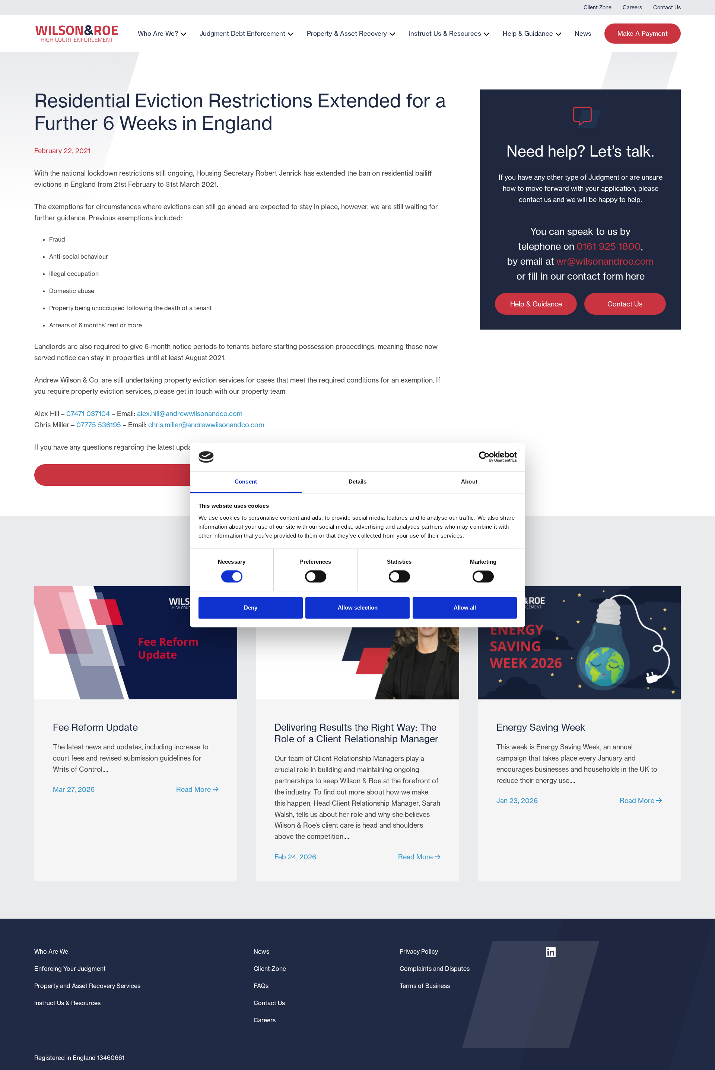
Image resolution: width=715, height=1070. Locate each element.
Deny (250, 607)
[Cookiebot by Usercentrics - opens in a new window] (484, 457)
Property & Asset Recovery (347, 33)
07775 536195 (98, 425)
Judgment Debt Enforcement (242, 33)
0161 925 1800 (608, 246)
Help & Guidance (528, 33)
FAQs (261, 985)
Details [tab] (358, 481)
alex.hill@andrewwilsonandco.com (189, 413)
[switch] (315, 577)
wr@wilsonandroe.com (605, 261)
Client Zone (597, 7)
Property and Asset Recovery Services (87, 985)
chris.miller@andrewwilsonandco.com (206, 425)
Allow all (465, 607)
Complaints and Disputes (435, 968)
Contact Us (667, 7)
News (583, 33)
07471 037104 (88, 413)
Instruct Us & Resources (445, 33)
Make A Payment (642, 33)
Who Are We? (158, 33)
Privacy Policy (419, 951)
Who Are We (51, 951)
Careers (632, 7)
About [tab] (469, 481)
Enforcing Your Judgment (70, 968)
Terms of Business (425, 985)
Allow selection (358, 607)
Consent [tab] (246, 481)
